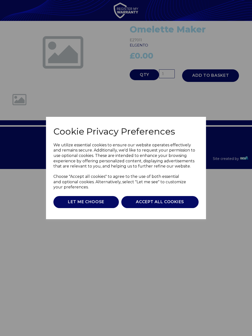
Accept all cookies (160, 201)
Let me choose (86, 201)
